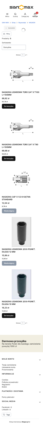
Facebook (6, 407)
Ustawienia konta (8, 367)
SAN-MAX (5, 22)
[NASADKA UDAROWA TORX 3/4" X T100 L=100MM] (21, 75)
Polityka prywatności (10, 382)
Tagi (8, 415)
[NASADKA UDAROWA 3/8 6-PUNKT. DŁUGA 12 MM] (21, 232)
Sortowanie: (6, 43)
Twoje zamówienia (9, 365)
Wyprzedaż (22, 22)
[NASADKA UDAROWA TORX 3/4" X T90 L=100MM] (21, 127)
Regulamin (6, 385)
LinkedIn (5, 410)
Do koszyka (8, 106)
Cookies (5, 380)
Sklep (14, 22)
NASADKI (32, 22)
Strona (18, 55)
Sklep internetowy (18, 422)
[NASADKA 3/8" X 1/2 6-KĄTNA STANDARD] (21, 180)
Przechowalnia (7, 370)
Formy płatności (8, 397)
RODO (4, 387)
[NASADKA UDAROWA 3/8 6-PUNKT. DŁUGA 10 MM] (21, 284)
